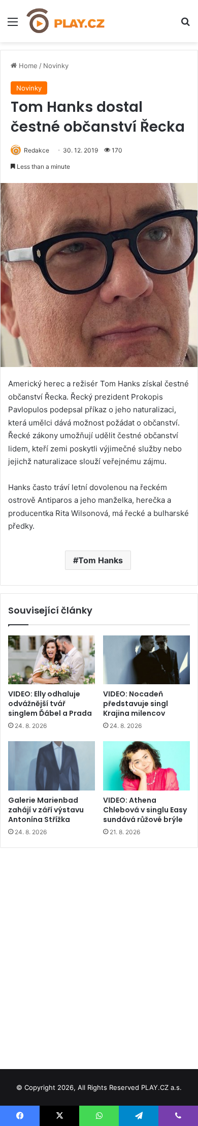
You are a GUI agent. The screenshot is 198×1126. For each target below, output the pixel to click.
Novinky (56, 66)
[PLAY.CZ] (66, 21)
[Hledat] (185, 25)
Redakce (36, 150)
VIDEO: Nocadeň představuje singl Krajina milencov (135, 703)
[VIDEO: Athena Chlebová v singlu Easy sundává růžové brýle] (146, 765)
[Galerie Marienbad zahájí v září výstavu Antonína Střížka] (51, 765)
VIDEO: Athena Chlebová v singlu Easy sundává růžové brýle (145, 810)
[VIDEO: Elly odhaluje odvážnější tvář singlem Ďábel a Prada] (51, 659)
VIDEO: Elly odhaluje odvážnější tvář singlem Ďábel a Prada (50, 703)
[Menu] (13, 25)
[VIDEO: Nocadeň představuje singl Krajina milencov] (146, 659)
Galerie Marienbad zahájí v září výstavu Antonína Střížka (46, 810)
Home (27, 66)
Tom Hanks (100, 560)
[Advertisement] (99, 955)
